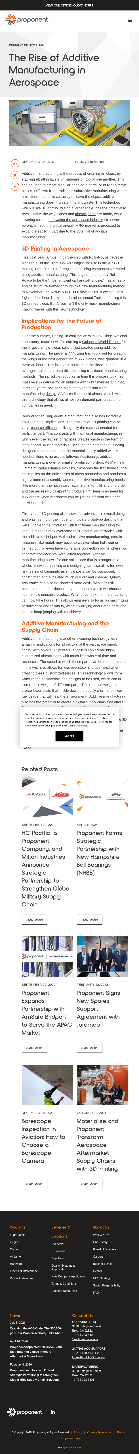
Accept (69, 736)
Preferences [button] (82, 725)
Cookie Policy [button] (97, 722)
